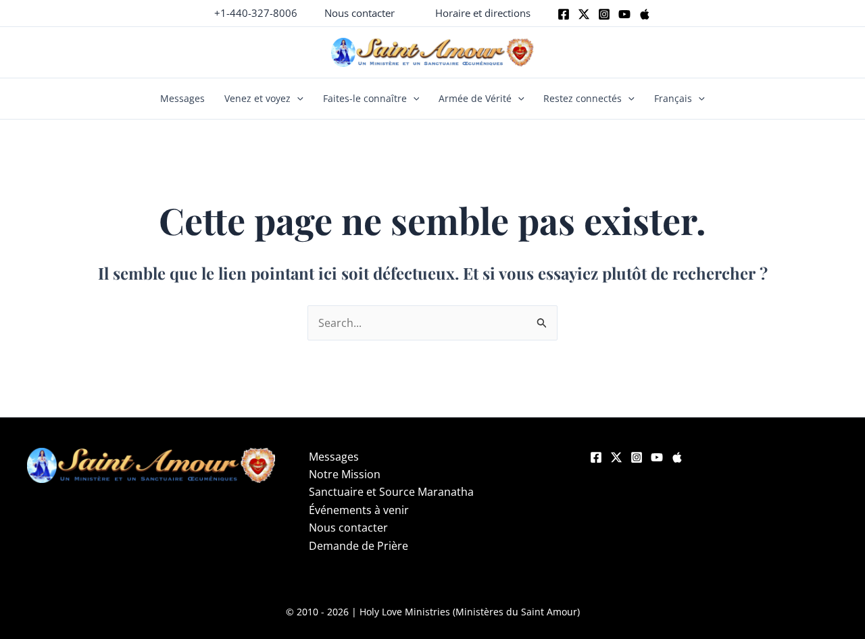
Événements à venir (359, 510)
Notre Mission (344, 474)
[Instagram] (604, 14)
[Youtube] (624, 14)
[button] (359, 13)
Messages (182, 98)
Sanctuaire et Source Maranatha (391, 491)
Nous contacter (348, 527)
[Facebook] (564, 14)
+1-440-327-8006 (255, 13)
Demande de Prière (358, 545)
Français (673, 98)
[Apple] (645, 14)
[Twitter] (584, 14)
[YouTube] (657, 457)
